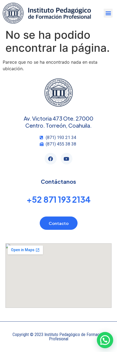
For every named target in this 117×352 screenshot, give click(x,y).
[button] (108, 13)
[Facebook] (50, 158)
